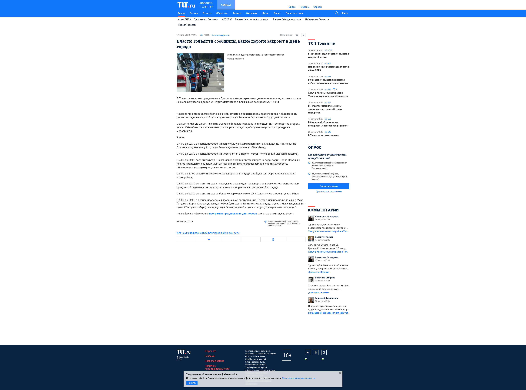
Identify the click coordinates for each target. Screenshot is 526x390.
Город (181, 13)
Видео (292, 6)
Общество (222, 13)
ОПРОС (315, 147)
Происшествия (294, 13)
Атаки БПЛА (184, 19)
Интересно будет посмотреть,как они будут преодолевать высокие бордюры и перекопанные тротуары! (328, 308)
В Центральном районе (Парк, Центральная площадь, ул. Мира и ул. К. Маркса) (330, 176)
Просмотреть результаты (329, 191)
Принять (192, 383)
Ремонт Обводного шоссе (287, 19)
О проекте (210, 351)
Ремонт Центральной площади (251, 19)
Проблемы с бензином (206, 19)
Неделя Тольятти (187, 24)
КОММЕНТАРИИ (323, 210)
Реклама (210, 356)
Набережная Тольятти (317, 19)
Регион (194, 13)
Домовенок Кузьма (318, 272)
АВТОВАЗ (227, 19)
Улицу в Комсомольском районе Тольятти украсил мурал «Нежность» (345, 231)
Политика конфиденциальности (217, 367)
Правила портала (214, 360)
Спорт (277, 13)
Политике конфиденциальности (298, 378)
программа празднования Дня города (233, 213)
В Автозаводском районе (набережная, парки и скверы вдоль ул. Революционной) (330, 165)
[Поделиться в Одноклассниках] (302, 35)
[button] (209, 239)
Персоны (304, 6)
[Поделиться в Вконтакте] (295, 35)
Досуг (265, 13)
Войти (344, 13)
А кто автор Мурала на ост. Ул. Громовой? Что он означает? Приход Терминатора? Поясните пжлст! (327, 247)
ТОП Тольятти (321, 43)
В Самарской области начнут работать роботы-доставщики (340, 313)
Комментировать (220, 35)
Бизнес (237, 13)
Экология (251, 13)
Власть (207, 13)
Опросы (317, 6)
